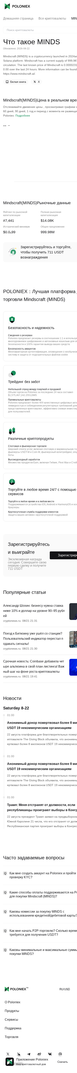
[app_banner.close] (71, 1057)
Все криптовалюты (52, 18)
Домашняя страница (18, 18)
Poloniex (17, 6)
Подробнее (22, 115)
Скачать (62, 1061)
